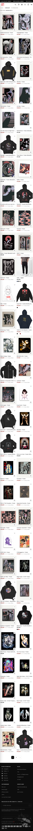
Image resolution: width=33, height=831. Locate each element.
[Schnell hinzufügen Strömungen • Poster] (14, 402)
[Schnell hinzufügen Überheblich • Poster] (14, 103)
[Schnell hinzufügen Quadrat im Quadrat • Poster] (14, 623)
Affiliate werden (5, 792)
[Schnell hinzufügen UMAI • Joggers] (30, 275)
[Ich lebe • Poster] (25, 95)
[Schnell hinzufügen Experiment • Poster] (30, 402)
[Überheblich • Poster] (8, 95)
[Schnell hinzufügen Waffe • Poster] (30, 177)
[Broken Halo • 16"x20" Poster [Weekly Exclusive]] (8, 690)
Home (1, 7)
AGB (18, 789)
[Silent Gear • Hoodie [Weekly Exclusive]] (25, 615)
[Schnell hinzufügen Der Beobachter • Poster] (14, 54)
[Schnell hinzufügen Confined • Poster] (30, 378)
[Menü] (31, 4)
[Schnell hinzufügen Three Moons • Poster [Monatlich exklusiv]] (30, 152)
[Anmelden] (30, 805)
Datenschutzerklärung (22, 786)
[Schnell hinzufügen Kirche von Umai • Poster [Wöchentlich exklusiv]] (30, 451)
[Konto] (21, 4)
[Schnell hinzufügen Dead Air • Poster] (14, 475)
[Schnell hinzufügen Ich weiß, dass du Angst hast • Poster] (14, 128)
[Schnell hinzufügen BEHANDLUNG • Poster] (30, 353)
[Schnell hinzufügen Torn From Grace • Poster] (30, 649)
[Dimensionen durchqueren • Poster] (25, 46)
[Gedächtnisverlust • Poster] (8, 22)
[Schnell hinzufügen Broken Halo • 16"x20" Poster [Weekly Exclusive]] (14, 698)
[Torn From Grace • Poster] (25, 641)
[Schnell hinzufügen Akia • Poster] (14, 301)
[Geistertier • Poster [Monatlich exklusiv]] (8, 169)
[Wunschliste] (25, 4)
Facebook (6, 780)
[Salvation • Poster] (25, 419)
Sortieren (3, 10)
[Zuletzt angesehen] (18, 4)
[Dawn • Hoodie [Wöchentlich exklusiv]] (25, 739)
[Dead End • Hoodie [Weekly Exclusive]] (25, 293)
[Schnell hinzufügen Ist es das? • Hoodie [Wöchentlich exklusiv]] (14, 427)
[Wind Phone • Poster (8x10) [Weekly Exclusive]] (8, 641)
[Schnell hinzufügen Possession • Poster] (14, 673)
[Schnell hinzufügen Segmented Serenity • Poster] (30, 500)
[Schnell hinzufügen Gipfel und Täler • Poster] (14, 574)
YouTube (5, 775)
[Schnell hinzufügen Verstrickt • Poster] (14, 275)
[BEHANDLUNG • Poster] (25, 345)
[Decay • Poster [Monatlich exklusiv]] (8, 242)
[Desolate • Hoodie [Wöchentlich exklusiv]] (25, 193)
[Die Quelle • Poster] (8, 517)
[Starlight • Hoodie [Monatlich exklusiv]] (8, 144)
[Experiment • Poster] (25, 394)
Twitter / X (6, 771)
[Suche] (15, 4)
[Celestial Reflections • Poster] (25, 714)
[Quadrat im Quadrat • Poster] (8, 615)
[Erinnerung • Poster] (8, 319)
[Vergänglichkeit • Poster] (25, 22)
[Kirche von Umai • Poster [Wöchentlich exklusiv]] (25, 443)
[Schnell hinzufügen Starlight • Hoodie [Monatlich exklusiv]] (14, 152)
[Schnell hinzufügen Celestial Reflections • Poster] (30, 722)
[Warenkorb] (28, 4)
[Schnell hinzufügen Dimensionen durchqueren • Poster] (30, 54)
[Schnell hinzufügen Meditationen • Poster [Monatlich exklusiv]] (30, 128)
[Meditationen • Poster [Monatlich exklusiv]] (25, 120)
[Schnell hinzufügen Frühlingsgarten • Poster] (30, 549)
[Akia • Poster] (8, 293)
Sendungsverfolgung (21, 769)
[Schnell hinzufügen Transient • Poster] (30, 226)
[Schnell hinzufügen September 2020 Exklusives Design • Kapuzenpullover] (14, 79)
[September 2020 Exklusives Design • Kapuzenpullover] (8, 71)
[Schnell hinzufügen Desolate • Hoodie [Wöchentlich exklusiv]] (30, 201)
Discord (5, 773)
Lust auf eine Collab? (6, 797)
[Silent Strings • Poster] (8, 345)
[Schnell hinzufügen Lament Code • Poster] (14, 722)
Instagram (6, 768)
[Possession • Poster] (8, 665)
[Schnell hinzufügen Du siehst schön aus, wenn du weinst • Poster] (14, 201)
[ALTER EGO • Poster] (8, 541)
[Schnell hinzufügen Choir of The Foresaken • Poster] (14, 500)
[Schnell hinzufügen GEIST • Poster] (30, 250)
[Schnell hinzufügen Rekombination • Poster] (14, 747)
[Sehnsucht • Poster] (8, 218)
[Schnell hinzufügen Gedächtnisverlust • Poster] (14, 29)
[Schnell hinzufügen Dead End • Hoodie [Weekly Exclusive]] (30, 301)
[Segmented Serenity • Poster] (25, 492)
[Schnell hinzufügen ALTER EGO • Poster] (14, 549)
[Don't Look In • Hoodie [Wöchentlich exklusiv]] (8, 443)
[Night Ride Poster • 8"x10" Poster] (25, 665)
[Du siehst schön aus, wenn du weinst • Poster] (8, 193)
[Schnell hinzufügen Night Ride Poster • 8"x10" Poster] (30, 673)
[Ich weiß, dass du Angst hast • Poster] (8, 120)
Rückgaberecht (20, 776)
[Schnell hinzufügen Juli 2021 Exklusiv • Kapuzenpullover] (14, 598)
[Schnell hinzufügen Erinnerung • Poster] (14, 327)
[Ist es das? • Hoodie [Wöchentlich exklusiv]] (8, 419)
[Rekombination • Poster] (8, 739)
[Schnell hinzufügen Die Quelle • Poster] (14, 525)
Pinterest (6, 778)
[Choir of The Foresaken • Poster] (8, 492)
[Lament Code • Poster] (8, 714)
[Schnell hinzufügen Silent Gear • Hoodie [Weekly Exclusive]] (30, 623)
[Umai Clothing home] (2, 4)
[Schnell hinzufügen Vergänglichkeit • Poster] (30, 29)
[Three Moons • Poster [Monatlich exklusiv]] (25, 144)
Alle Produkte (20, 792)
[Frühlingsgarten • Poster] (25, 541)
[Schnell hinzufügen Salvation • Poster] (30, 427)
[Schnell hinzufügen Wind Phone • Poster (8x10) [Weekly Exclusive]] (14, 649)
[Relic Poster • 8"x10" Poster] (25, 690)
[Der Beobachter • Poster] (8, 46)
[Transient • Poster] (25, 218)
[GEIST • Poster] (25, 242)
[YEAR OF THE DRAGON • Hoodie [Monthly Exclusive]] (25, 319)
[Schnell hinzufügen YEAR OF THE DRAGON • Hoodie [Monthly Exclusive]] (30, 327)
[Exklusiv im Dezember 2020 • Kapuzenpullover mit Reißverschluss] (8, 370)
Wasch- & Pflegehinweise (22, 774)
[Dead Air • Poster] (8, 468)
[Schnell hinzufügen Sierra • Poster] (30, 598)
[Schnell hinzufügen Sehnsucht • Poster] (14, 226)
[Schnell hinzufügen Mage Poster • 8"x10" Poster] (30, 574)
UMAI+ (3, 794)
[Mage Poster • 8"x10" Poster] (25, 566)
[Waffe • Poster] (25, 169)
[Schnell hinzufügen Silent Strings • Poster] (14, 353)
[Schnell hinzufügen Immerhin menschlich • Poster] (30, 525)
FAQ (18, 771)
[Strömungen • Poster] (8, 394)
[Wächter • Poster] (25, 71)
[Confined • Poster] (25, 370)
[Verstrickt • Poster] (8, 267)
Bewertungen (4, 789)
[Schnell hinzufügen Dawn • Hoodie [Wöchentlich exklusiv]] (30, 747)
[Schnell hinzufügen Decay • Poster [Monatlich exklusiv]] (14, 250)
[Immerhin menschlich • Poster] (25, 517)
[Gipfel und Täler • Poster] (8, 566)
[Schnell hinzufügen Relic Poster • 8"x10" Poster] (30, 698)
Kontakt (19, 779)
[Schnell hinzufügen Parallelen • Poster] (30, 475)
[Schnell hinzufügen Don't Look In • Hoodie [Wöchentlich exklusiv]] (14, 451)
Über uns (4, 786)
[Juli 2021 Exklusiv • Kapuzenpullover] (8, 590)
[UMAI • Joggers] (25, 267)
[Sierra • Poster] (25, 590)
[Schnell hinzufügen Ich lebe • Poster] (30, 103)
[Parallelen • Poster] (25, 468)
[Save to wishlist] (14, 14)
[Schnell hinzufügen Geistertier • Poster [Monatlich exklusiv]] (14, 177)
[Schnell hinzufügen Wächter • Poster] (30, 79)
